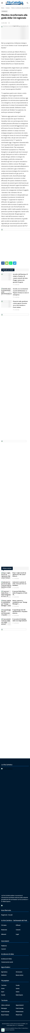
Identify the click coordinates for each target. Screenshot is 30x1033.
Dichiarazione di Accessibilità (7, 1028)
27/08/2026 (16, 578)
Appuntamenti (20, 1005)
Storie (2, 988)
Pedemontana (19, 1011)
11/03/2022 (4, 23)
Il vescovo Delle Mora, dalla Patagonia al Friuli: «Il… (19, 593)
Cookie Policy (25, 1028)
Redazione (4, 929)
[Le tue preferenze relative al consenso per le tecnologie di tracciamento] (2, 1030)
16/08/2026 (16, 284)
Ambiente (3, 975)
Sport (2, 991)
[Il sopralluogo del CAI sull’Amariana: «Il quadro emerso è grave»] (6, 612)
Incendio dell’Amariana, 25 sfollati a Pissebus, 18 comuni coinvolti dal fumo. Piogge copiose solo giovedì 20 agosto (20, 278)
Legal (17, 934)
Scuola (17, 985)
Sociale (3, 995)
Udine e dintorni (5, 1005)
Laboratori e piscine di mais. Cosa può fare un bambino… (19, 583)
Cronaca (4, 11)
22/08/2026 (16, 623)
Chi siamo (3, 925)
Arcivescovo (19, 972)
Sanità (17, 988)
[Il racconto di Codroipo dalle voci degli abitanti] (6, 621)
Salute (17, 991)
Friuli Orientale (5, 1011)
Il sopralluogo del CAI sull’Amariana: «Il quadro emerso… (19, 611)
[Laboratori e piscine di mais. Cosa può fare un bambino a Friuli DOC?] (6, 584)
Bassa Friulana (5, 1014)
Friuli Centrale (19, 1008)
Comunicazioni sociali (7, 962)
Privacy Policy (18, 1028)
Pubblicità (4, 945)
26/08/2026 (16, 587)
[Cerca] (27, 3)
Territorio (3, 985)
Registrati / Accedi (6, 915)
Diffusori (18, 925)
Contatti (18, 929)
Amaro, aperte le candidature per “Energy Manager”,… (19, 602)
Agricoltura (4, 972)
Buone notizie (19, 975)
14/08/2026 (16, 297)
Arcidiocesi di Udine (6, 959)
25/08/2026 (16, 606)
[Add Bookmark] (9, 23)
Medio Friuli (19, 1014)
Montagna (4, 1008)
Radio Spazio (19, 995)
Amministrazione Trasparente (7, 1029)
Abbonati (3, 934)
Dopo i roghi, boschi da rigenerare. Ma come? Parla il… (19, 574)
